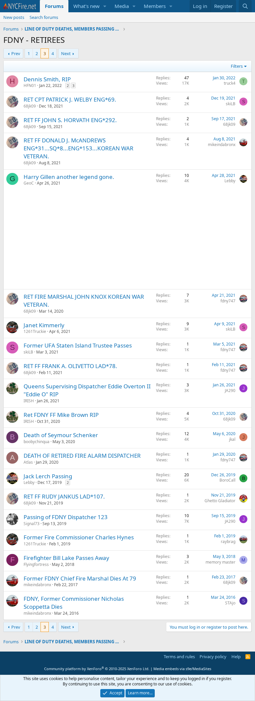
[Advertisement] (127, 239)
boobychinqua (36, 441)
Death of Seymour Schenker (61, 435)
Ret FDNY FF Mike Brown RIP (61, 415)
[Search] (245, 6)
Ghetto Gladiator (220, 501)
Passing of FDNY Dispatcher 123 (66, 517)
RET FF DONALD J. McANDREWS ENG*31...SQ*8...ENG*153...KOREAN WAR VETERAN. (78, 148)
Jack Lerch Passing (48, 476)
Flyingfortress (36, 564)
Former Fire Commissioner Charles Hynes (79, 537)
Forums (54, 6)
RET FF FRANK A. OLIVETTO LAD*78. (70, 366)
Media (122, 6)
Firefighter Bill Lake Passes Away (66, 558)
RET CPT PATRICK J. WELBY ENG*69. (70, 99)
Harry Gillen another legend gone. (69, 177)
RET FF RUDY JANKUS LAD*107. (64, 496)
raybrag (228, 541)
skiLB (230, 104)
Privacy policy (213, 657)
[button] (105, 6)
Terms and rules (179, 657)
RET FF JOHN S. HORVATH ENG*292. (70, 120)
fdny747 (227, 301)
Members (155, 6)
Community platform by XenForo (96, 668)
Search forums (44, 17)
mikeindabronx (221, 144)
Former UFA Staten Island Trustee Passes (78, 345)
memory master (220, 562)
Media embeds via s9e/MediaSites (182, 668)
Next (66, 53)
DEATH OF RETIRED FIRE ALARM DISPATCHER (82, 455)
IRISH (29, 401)
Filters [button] (237, 66)
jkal (232, 439)
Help (236, 657)
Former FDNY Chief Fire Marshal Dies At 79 (80, 578)
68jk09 (30, 106)
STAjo (230, 603)
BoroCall (227, 480)
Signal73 (32, 523)
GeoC (29, 183)
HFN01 (30, 85)
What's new (86, 6)
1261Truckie (35, 331)
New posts (13, 17)
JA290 (230, 390)
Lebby (229, 181)
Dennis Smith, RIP (47, 79)
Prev (15, 53)
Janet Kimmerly (44, 325)
